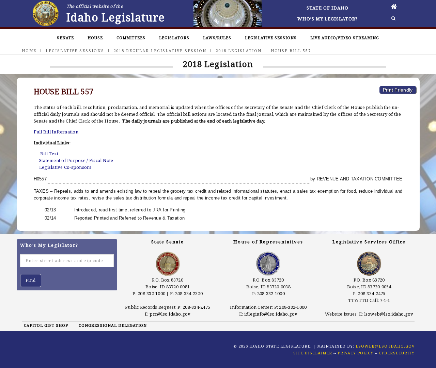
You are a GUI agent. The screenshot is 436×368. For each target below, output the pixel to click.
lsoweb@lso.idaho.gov (389, 314)
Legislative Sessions (271, 37)
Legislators (174, 37)
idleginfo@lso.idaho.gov (271, 314)
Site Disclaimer (312, 352)
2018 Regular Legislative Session (159, 50)
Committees (130, 37)
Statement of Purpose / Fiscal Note (76, 160)
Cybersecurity (397, 352)
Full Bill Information (56, 132)
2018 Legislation (239, 50)
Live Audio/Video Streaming (344, 37)
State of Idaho (327, 8)
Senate (65, 37)
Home (29, 50)
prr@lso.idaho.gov (170, 314)
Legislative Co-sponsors (65, 167)
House (95, 37)
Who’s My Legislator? (327, 19)
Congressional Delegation (113, 325)
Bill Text (49, 153)
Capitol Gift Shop (46, 325)
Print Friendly (398, 90)
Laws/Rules (217, 37)
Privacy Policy (355, 352)
